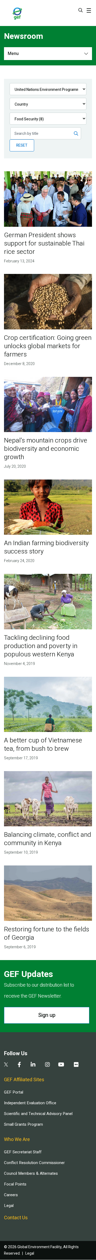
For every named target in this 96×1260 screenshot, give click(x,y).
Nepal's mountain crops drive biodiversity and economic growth (45, 449)
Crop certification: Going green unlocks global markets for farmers (47, 346)
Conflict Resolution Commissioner (34, 1163)
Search (80, 10)
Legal (9, 1206)
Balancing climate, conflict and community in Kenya (47, 839)
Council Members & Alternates (31, 1173)
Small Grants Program (23, 1124)
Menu (13, 53)
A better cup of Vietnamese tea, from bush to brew (43, 744)
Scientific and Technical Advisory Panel (38, 1114)
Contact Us (16, 1217)
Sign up (46, 1015)
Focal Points (15, 1184)
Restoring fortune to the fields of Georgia (46, 933)
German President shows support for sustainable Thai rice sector (44, 244)
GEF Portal (13, 1092)
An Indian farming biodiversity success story (46, 547)
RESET (21, 145)
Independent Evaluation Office (30, 1103)
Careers (11, 1195)
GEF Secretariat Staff (22, 1152)
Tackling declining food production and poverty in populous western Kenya (40, 646)
